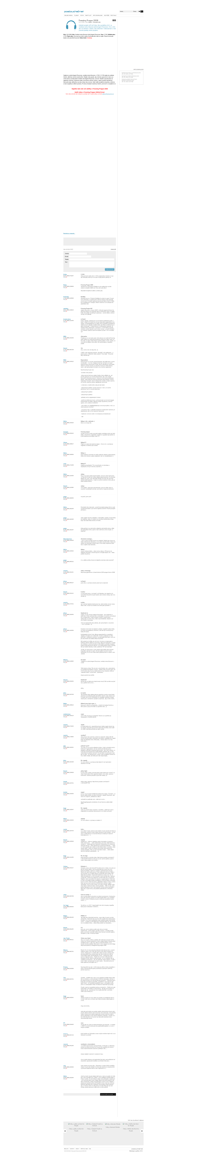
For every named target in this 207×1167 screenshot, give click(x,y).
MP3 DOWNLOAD (97, 15)
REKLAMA (66, 1149)
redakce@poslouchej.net (108, 94)
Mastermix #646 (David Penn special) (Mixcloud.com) (129, 80)
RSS (90, 1149)
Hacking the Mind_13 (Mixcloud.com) (131, 73)
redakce (90, 22)
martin (65, 570)
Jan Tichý (66, 938)
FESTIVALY (113, 15)
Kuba (65, 274)
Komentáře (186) (97, 22)
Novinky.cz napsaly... (69, 233)
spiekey (65, 308)
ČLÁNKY (76, 15)
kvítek (65, 792)
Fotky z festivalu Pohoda (113, 1127)
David (65, 348)
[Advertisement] (103, 4)
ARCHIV (77, 1149)
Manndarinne (67, 539)
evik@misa (66, 714)
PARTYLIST (88, 15)
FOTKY (82, 15)
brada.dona (67, 319)
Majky (65, 916)
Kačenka (66, 297)
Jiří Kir (141, 1151)
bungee (65, 432)
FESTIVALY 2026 (84, 1149)
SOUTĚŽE (106, 15)
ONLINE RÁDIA (68, 15)
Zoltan (65, 866)
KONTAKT (72, 1149)
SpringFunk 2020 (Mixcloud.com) (130, 76)
